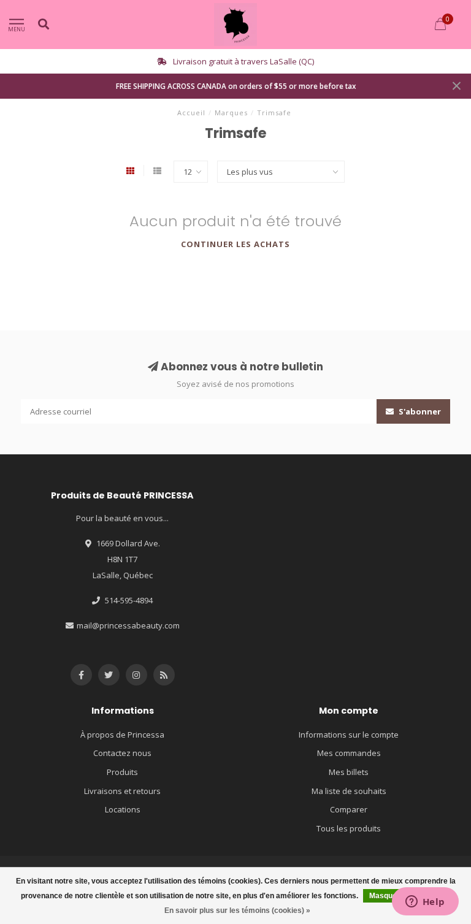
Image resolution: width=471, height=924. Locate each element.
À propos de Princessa (122, 734)
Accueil (191, 112)
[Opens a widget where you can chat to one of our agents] (425, 902)
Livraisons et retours (122, 790)
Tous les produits (348, 828)
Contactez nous (122, 752)
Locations (122, 809)
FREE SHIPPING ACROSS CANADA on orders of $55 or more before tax (236, 86)
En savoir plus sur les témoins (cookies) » (237, 910)
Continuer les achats (235, 244)
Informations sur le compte (349, 734)
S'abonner (419, 411)
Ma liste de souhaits (349, 790)
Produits (122, 771)
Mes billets (349, 771)
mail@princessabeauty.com (128, 625)
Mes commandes (349, 752)
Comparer (348, 809)
